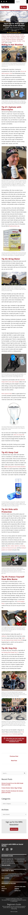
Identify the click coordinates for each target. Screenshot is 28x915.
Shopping (4, 41)
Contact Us (17, 890)
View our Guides (6, 865)
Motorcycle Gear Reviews (13, 36)
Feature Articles (6, 34)
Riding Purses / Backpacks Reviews (13, 38)
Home (3, 886)
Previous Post (14, 756)
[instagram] (4, 1)
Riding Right (20, 39)
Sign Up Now (14, 829)
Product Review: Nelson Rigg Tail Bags (12, 788)
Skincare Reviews (11, 41)
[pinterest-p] (6, 1)
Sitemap (17, 888)
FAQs (3, 890)
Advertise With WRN (20, 886)
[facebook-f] (2, 1)
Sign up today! (5, 878)
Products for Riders (15, 38)
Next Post (14, 760)
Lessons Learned (14, 34)
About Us (4, 888)
